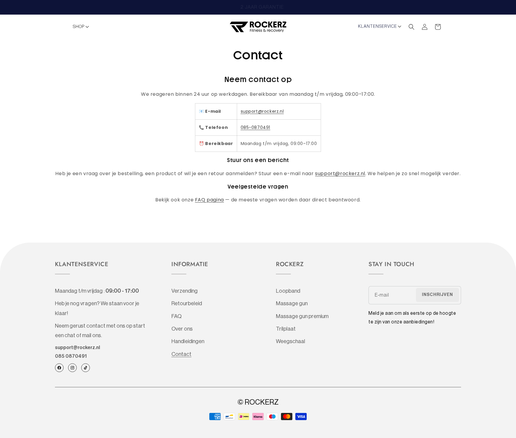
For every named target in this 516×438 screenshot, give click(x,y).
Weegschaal (290, 341)
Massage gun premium (302, 316)
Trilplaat (286, 328)
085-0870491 (256, 127)
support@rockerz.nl (262, 111)
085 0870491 (71, 356)
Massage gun (292, 303)
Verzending (184, 291)
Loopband (288, 291)
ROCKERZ (262, 402)
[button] (83, 27)
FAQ (176, 316)
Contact (181, 354)
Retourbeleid (186, 303)
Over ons (182, 328)
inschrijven (437, 295)
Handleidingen (187, 341)
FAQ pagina (209, 199)
